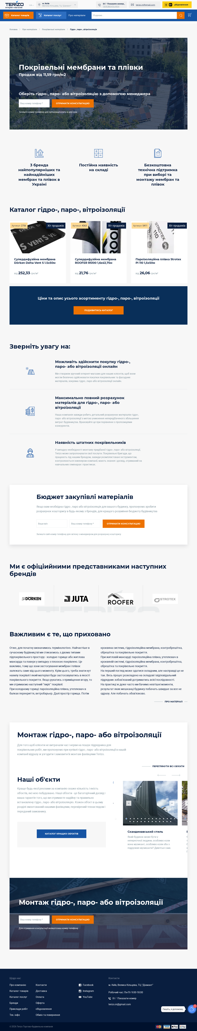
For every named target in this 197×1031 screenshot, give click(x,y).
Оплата (40, 997)
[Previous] (161, 775)
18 (141, 821)
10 (159, 818)
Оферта (40, 1003)
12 (167, 818)
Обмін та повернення (48, 1014)
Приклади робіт (19, 1008)
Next (171, 803)
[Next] (176, 775)
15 (130, 821)
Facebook (88, 985)
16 (133, 821)
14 (115, 818)
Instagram (88, 991)
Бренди (14, 1003)
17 (137, 821)
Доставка (41, 991)
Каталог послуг (18, 997)
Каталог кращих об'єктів (61, 833)
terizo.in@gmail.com (145, 5)
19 (144, 821)
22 (155, 821)
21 (152, 821)
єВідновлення (181, 5)
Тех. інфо (15, 1014)
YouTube (87, 997)
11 (163, 818)
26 (170, 821)
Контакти (41, 985)
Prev (128, 803)
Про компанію (18, 985)
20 (148, 821)
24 (163, 821)
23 (159, 821)
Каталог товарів (19, 991)
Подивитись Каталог (98, 310)
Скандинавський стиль (145, 831)
